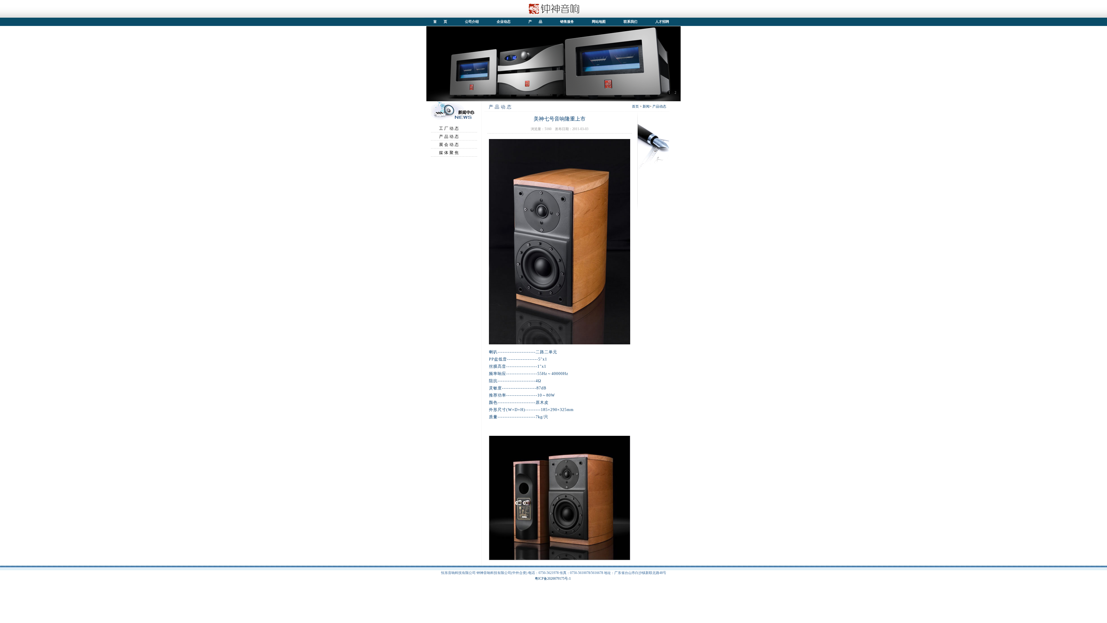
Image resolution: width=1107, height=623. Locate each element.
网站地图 (599, 22)
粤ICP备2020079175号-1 (553, 579)
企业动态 (504, 22)
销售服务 (567, 22)
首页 (635, 106)
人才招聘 (662, 22)
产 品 (535, 22)
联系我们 (630, 22)
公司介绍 (472, 22)
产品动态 (659, 106)
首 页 (440, 22)
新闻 (646, 106)
